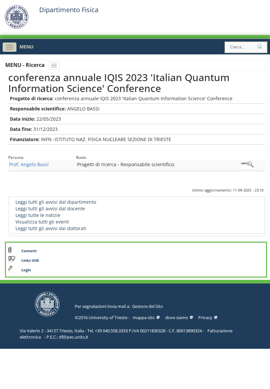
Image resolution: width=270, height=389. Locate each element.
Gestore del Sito (147, 306)
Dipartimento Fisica (68, 10)
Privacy (205, 317)
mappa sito (144, 317)
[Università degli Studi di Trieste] (17, 27)
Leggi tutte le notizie (37, 215)
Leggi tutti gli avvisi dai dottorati (50, 228)
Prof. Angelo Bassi (29, 164)
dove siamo (176, 317)
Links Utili (30, 260)
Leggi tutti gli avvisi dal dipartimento (55, 202)
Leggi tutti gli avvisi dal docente (50, 208)
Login (26, 270)
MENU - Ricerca (25, 65)
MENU (26, 47)
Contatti (29, 251)
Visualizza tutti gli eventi (42, 222)
